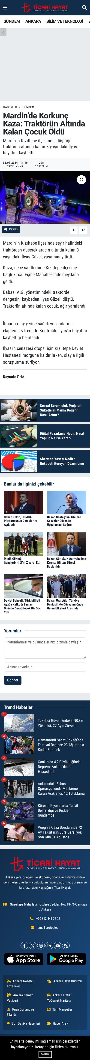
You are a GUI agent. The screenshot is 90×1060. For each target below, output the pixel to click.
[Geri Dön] (3, 32)
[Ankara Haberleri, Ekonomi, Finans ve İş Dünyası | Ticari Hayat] (45, 8)
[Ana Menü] (5, 7)
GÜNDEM (11, 21)
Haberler (10, 107)
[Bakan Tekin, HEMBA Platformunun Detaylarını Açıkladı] (23, 502)
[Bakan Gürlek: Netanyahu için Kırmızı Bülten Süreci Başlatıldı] (66, 544)
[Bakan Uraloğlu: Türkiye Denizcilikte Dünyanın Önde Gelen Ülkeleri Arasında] (66, 585)
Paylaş (13, 229)
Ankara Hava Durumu (67, 981)
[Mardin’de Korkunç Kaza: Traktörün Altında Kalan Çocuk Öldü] (45, 197)
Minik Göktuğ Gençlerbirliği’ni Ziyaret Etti (22, 560)
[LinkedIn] (49, 945)
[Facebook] (24, 945)
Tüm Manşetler (62, 1009)
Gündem (28, 107)
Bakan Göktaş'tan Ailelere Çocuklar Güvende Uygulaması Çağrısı (64, 521)
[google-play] (66, 960)
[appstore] (23, 960)
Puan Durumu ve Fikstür (20, 1012)
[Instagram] (41, 945)
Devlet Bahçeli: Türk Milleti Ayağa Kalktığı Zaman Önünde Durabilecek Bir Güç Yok (22, 606)
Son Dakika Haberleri (26, 1023)
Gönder (12, 680)
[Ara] (84, 7)
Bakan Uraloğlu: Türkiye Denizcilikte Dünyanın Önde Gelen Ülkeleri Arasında (65, 604)
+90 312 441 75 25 (48, 919)
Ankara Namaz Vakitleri (20, 997)
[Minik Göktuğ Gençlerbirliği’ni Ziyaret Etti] (23, 544)
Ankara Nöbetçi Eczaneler (20, 983)
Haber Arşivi (61, 1023)
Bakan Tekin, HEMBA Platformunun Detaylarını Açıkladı (20, 521)
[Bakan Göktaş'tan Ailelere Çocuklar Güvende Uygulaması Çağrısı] (66, 502)
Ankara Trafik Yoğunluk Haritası (59, 997)
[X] (32, 945)
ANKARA (33, 21)
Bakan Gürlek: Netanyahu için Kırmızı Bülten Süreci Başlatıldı (66, 562)
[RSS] (66, 945)
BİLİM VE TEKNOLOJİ (64, 21)
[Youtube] (57, 945)
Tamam (45, 1054)
